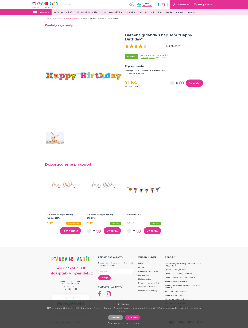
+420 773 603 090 (70, 268)
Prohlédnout (70, 230)
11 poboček (147, 6)
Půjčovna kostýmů (63, 12)
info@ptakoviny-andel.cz (70, 273)
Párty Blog (156, 12)
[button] (181, 5)
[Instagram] (163, 4)
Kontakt (192, 12)
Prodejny (130, 12)
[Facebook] (158, 4)
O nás (169, 12)
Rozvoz (143, 12)
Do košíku (194, 83)
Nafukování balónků (112, 12)
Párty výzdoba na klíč (87, 12)
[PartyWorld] (45, 4)
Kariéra (179, 12)
